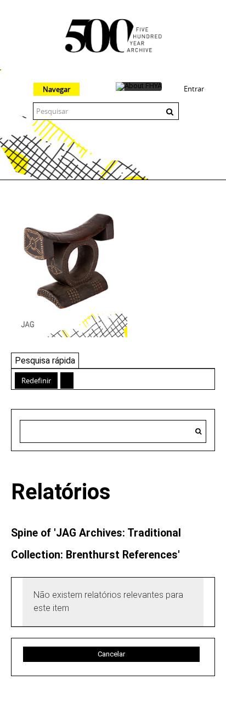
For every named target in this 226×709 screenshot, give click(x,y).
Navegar (56, 89)
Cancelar (111, 654)
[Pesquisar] (198, 431)
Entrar (194, 89)
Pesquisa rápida (45, 360)
